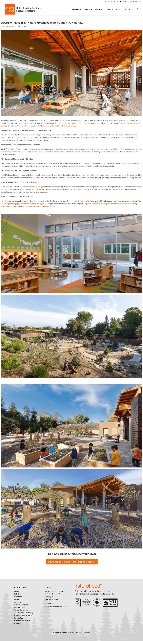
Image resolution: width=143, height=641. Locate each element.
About (118, 9)
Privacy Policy (19, 607)
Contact (128, 9)
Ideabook (18, 596)
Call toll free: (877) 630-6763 (131, 2)
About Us (18, 602)
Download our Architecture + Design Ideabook (71, 561)
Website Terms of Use (22, 621)
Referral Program (21, 604)
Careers (17, 623)
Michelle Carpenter (10, 26)
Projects (87, 9)
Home (16, 591)
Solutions (75, 9)
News (109, 9)
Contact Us (48, 604)
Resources (98, 9)
